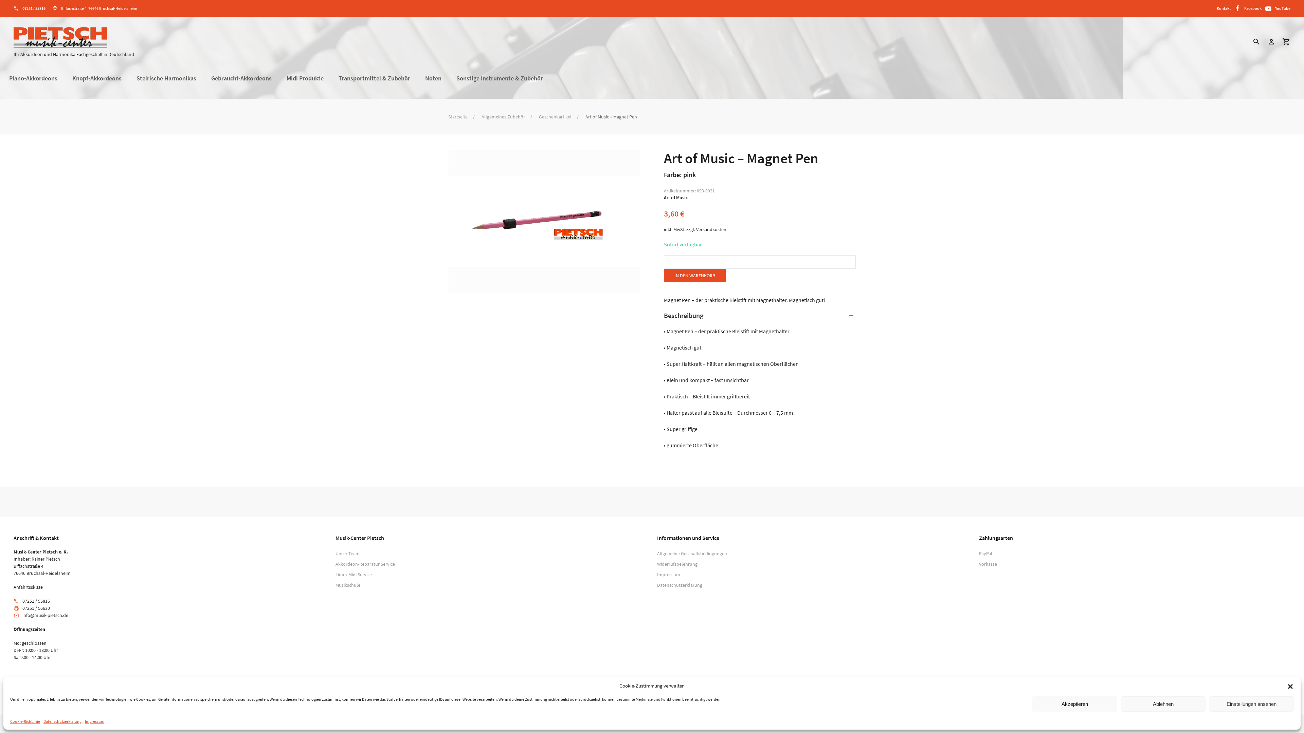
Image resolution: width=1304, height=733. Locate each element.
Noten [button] (433, 78)
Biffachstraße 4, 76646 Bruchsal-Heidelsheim (99, 8)
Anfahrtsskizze (28, 587)
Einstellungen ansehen (1251, 704)
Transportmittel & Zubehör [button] (374, 78)
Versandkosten (711, 229)
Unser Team (348, 553)
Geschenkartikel (555, 117)
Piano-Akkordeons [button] (33, 78)
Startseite (458, 117)
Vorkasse (988, 564)
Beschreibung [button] (683, 315)
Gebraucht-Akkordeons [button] (241, 78)
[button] (1290, 685)
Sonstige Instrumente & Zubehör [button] (499, 78)
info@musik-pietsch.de (45, 615)
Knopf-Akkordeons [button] (97, 78)
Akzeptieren (1075, 704)
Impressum (94, 721)
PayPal (985, 553)
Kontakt (1224, 8)
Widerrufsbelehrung (677, 564)
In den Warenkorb (694, 275)
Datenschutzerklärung (62, 721)
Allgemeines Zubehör (503, 117)
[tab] (760, 380)
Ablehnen (1163, 704)
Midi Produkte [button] (305, 78)
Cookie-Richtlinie (25, 721)
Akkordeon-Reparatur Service (365, 564)
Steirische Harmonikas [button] (166, 78)
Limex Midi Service (354, 574)
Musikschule (348, 585)
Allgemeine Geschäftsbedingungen (692, 553)
